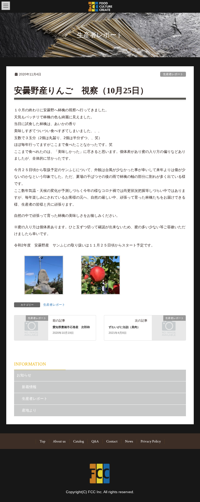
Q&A (95, 441)
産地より (29, 410)
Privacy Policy (151, 441)
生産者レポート (173, 74)
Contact (111, 441)
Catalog (78, 441)
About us (59, 441)
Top (42, 441)
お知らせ (24, 375)
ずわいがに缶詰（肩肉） (124, 327)
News (129, 441)
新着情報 (29, 387)
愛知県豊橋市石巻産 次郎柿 (71, 327)
